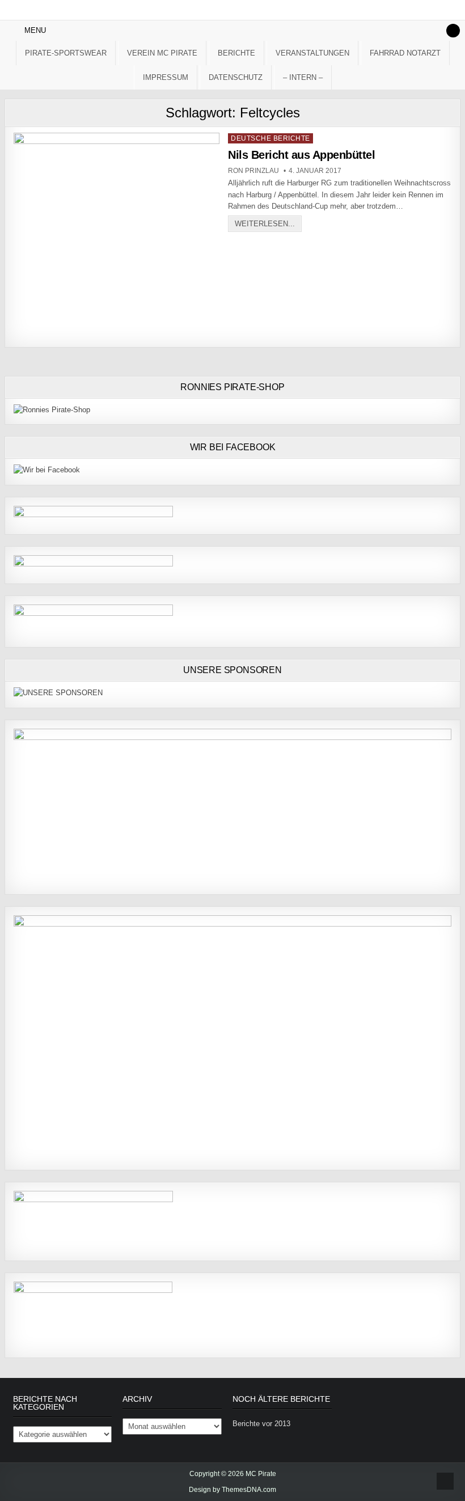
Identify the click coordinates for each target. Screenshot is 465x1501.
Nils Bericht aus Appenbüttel (301, 155)
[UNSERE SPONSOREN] (58, 692)
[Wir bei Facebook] (47, 470)
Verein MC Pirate (162, 53)
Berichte (236, 53)
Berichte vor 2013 (261, 1423)
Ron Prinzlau (253, 170)
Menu (35, 30)
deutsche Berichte (270, 138)
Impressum (165, 77)
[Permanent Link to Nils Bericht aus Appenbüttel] (116, 236)
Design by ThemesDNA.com (232, 1490)
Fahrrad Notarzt (405, 53)
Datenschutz (236, 77)
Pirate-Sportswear (66, 53)
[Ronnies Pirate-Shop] (52, 409)
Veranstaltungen (312, 53)
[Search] (453, 30)
